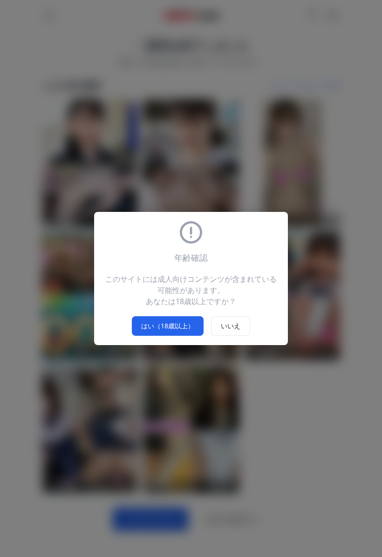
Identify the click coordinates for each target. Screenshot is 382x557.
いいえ (230, 325)
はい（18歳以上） (167, 325)
